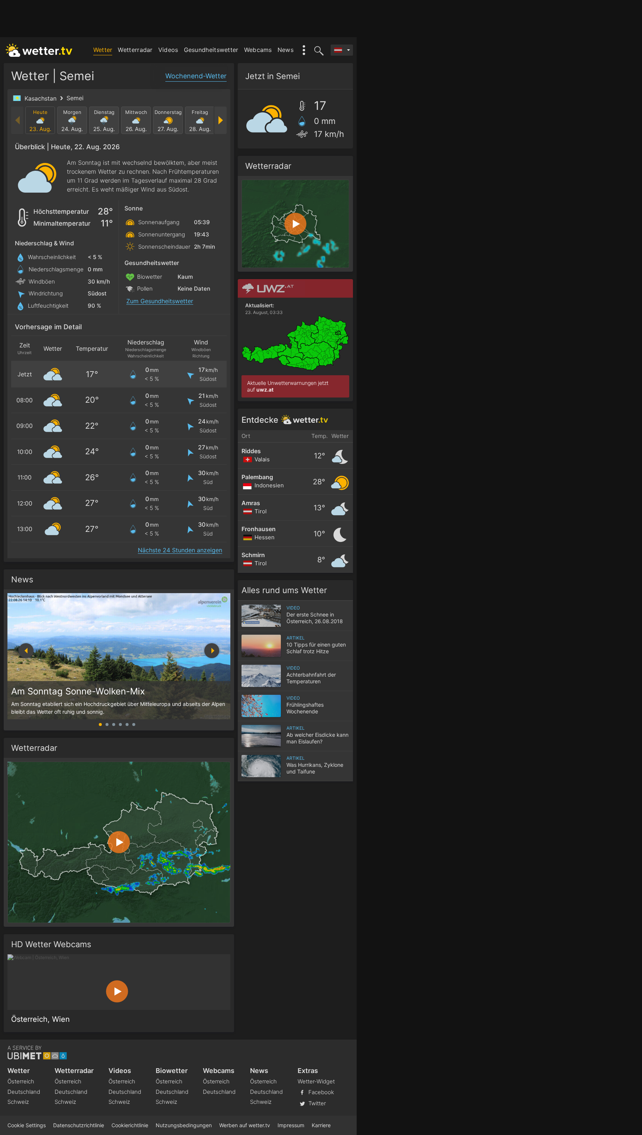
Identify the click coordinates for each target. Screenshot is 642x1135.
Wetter (103, 49)
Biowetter (172, 1071)
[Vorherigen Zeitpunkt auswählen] (17, 120)
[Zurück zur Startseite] (39, 50)
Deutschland (23, 1091)
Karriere (321, 1125)
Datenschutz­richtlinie (78, 1125)
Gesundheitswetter (211, 49)
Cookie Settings (26, 1125)
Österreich (20, 1081)
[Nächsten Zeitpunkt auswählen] (220, 120)
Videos (168, 49)
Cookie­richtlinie (129, 1125)
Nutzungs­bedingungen (184, 1125)
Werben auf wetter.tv (244, 1125)
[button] (211, 650)
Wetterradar (135, 49)
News (286, 49)
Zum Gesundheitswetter (159, 301)
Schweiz (18, 1101)
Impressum (291, 1125)
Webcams (258, 49)
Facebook (320, 1091)
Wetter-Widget (316, 1081)
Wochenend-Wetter (196, 76)
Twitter (316, 1102)
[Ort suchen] (317, 50)
